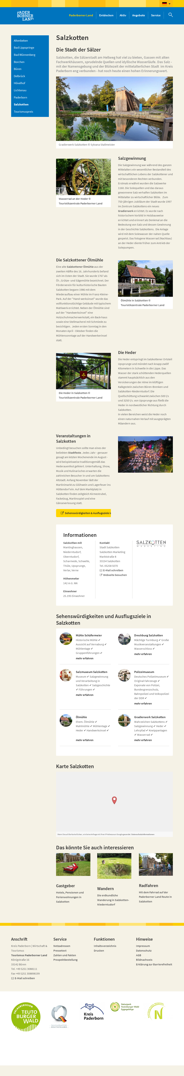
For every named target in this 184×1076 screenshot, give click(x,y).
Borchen (19, 62)
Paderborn (20, 97)
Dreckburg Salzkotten (148, 635)
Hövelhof (19, 83)
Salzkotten (21, 104)
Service (156, 15)
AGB (138, 955)
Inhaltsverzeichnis (105, 946)
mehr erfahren (84, 658)
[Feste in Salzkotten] (145, 454)
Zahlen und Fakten (64, 955)
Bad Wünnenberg (24, 55)
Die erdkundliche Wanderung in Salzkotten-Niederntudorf (113, 899)
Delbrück (19, 76)
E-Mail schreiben (113, 570)
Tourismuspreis (23, 111)
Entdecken (106, 15)
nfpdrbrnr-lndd (72, 1068)
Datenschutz (143, 950)
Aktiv (123, 15)
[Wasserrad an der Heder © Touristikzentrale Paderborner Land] (83, 177)
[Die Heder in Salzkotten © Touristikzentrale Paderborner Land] (83, 371)
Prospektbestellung (65, 959)
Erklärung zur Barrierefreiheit (154, 964)
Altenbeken (21, 40)
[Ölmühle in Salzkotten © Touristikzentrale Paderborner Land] (145, 278)
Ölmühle (81, 717)
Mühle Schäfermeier (89, 635)
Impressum (143, 946)
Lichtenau (20, 90)
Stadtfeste (74, 452)
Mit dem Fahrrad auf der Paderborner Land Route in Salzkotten (155, 896)
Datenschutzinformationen (142, 834)
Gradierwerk (125, 211)
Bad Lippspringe (24, 47)
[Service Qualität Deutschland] (59, 1016)
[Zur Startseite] (25, 15)
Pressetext (59, 950)
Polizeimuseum (144, 671)
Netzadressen (61, 946)
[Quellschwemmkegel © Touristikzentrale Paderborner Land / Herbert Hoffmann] (114, 866)
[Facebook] (150, 1071)
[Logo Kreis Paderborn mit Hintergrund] (92, 1011)
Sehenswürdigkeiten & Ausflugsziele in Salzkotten (95, 513)
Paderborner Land (81, 15)
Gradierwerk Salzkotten (150, 717)
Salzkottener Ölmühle (80, 266)
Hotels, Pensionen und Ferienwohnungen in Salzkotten (70, 897)
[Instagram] (156, 1071)
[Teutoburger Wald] (26, 1017)
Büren (17, 69)
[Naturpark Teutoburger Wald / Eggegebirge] (125, 1006)
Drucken (99, 950)
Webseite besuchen (115, 575)
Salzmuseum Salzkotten (91, 671)
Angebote (138, 15)
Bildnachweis (144, 959)
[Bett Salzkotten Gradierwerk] (73, 864)
